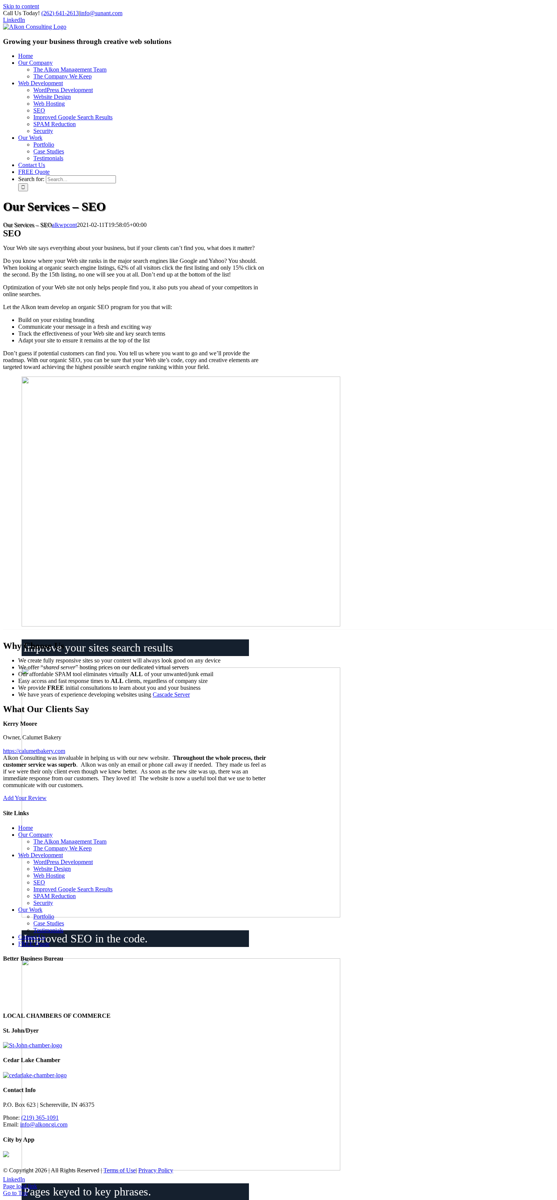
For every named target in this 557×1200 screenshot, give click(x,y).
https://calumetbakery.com (34, 751)
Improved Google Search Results (73, 889)
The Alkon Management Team (69, 841)
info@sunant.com (101, 13)
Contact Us (31, 937)
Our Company (35, 834)
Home (25, 828)
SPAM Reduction (54, 896)
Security (43, 903)
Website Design (52, 869)
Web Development (40, 855)
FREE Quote (34, 944)
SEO (39, 882)
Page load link (20, 1186)
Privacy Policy (155, 1170)
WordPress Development (63, 862)
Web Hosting (49, 875)
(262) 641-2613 (60, 13)
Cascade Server (171, 694)
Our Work (30, 909)
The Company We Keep (62, 848)
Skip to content (21, 6)
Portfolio (43, 916)
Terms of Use (119, 1170)
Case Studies (48, 923)
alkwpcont (64, 225)
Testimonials (48, 930)
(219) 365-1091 (40, 1117)
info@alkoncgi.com (43, 1124)
